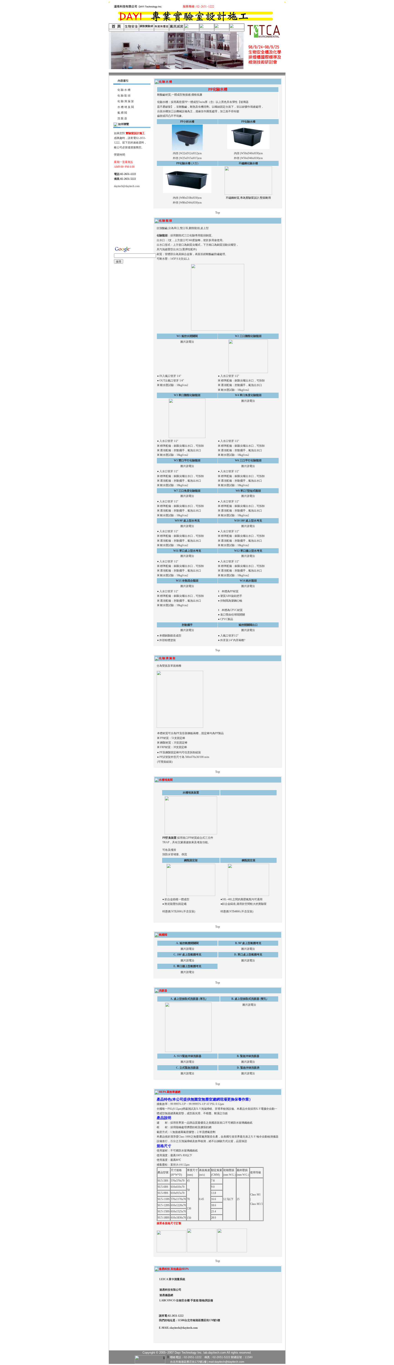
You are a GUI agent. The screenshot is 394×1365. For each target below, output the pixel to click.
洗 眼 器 (122, 118)
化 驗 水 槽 (123, 89)
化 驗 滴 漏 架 (125, 101)
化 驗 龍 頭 (125, 95)
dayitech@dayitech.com (127, 186)
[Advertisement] (133, 215)
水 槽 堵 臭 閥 (125, 107)
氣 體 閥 (122, 112)
